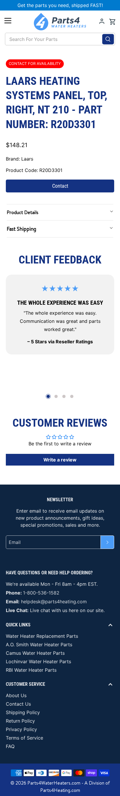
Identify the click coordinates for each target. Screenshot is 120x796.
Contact (60, 186)
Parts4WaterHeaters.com (53, 783)
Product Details (22, 212)
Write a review (60, 460)
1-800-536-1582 (41, 593)
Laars (27, 159)
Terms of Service (24, 738)
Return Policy (20, 721)
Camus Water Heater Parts (35, 653)
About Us (16, 695)
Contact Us (18, 704)
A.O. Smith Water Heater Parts (39, 644)
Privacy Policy (21, 729)
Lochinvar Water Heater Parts (38, 661)
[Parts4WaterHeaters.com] (60, 21)
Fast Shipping (21, 228)
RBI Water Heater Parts (31, 670)
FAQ (10, 746)
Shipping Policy (23, 712)
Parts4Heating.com (60, 790)
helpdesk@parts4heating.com (54, 601)
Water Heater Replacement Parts (42, 636)
